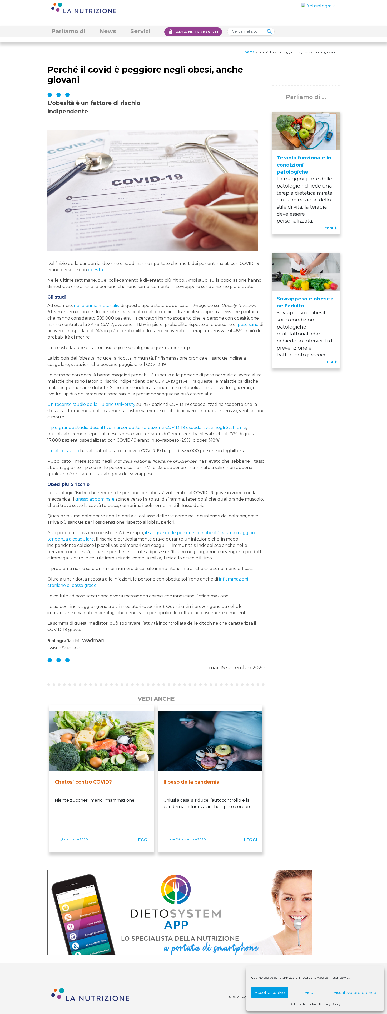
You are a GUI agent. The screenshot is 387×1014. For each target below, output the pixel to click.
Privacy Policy (330, 1004)
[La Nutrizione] (83, 7)
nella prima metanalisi (97, 305)
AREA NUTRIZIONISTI (197, 31)
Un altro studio (63, 450)
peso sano (248, 324)
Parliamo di (68, 31)
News (108, 31)
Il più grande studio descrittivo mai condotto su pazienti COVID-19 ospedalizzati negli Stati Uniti (146, 427)
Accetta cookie (270, 992)
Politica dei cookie (303, 1004)
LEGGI (142, 840)
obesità (95, 269)
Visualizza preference (355, 992)
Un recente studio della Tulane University (91, 404)
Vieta (310, 992)
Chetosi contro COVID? (83, 782)
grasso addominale (95, 499)
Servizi (140, 31)
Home (250, 52)
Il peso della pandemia (191, 782)
